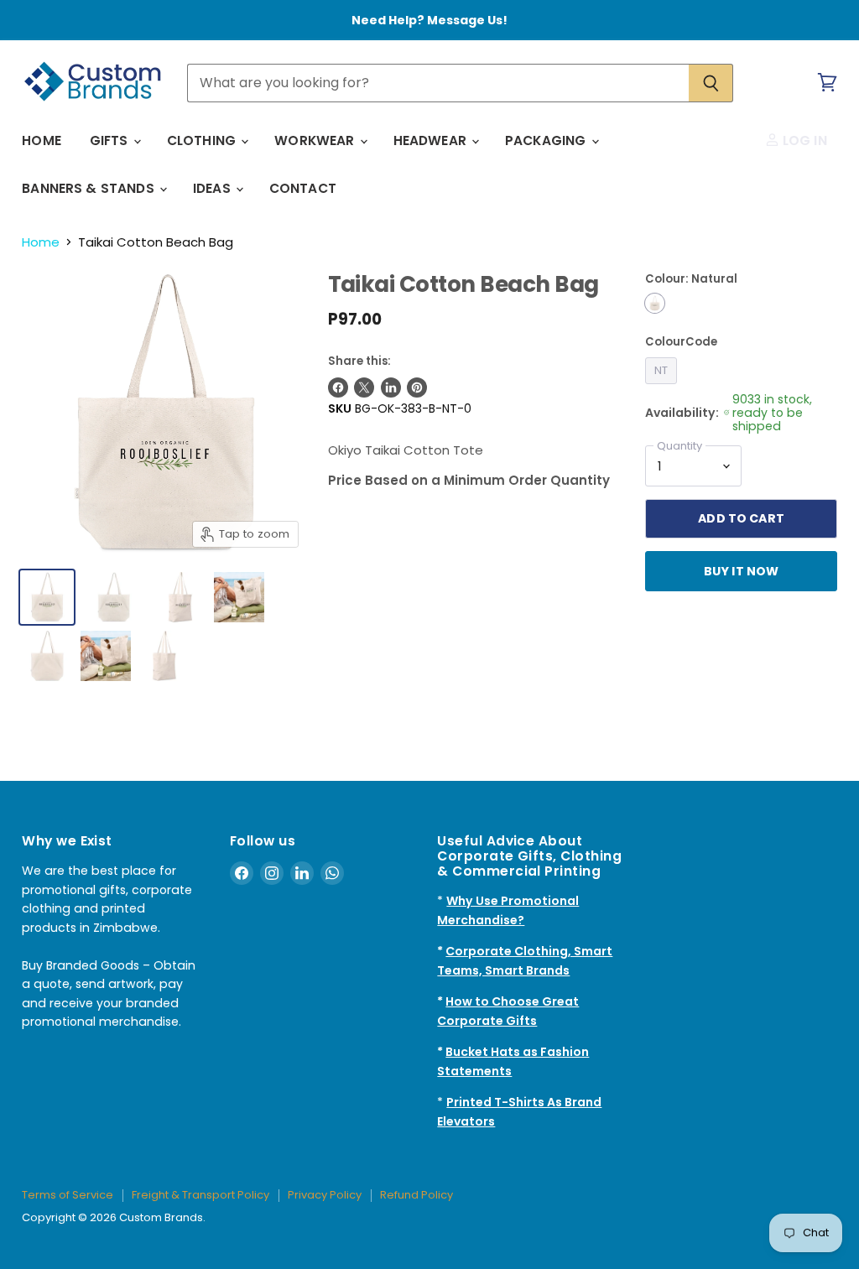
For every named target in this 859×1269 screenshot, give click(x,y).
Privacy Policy (325, 1195)
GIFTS (111, 140)
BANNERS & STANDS (90, 188)
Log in (803, 140)
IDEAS (213, 188)
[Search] (711, 83)
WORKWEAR (315, 140)
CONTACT (302, 188)
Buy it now (741, 571)
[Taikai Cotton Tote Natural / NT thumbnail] (47, 597)
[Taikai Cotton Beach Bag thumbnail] (180, 597)
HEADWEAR (431, 140)
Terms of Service (67, 1195)
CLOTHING (203, 140)
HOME (41, 140)
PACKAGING (547, 140)
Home (41, 242)
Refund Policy (416, 1195)
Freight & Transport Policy (200, 1195)
